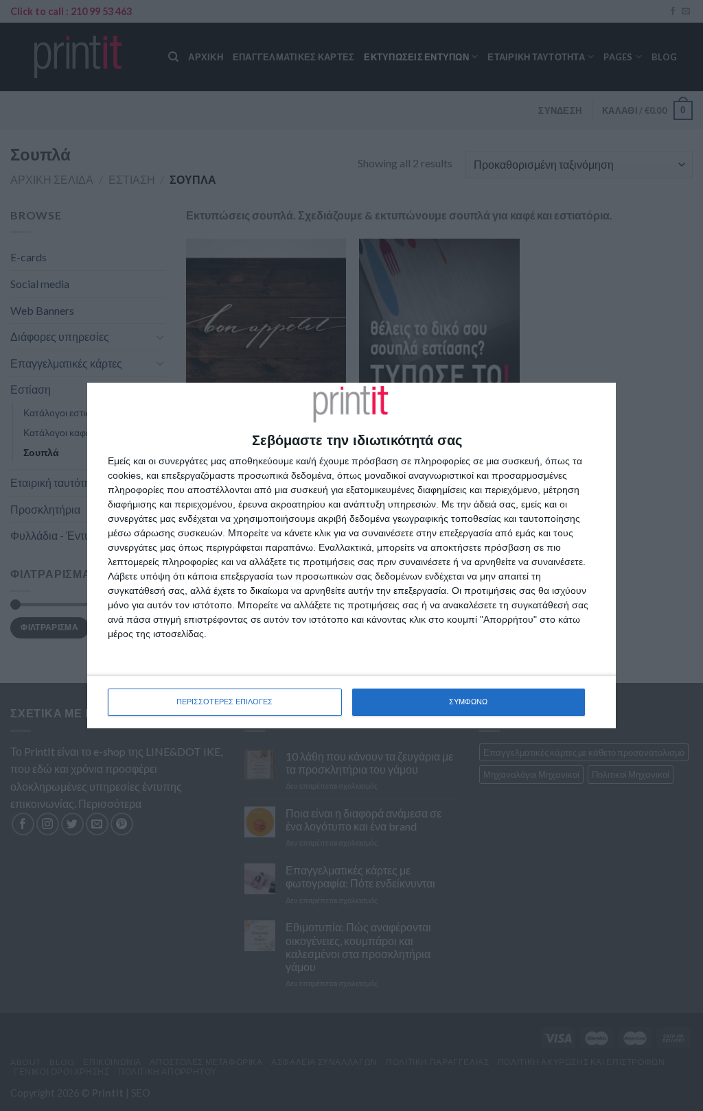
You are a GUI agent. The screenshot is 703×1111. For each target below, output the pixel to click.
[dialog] (351, 555)
